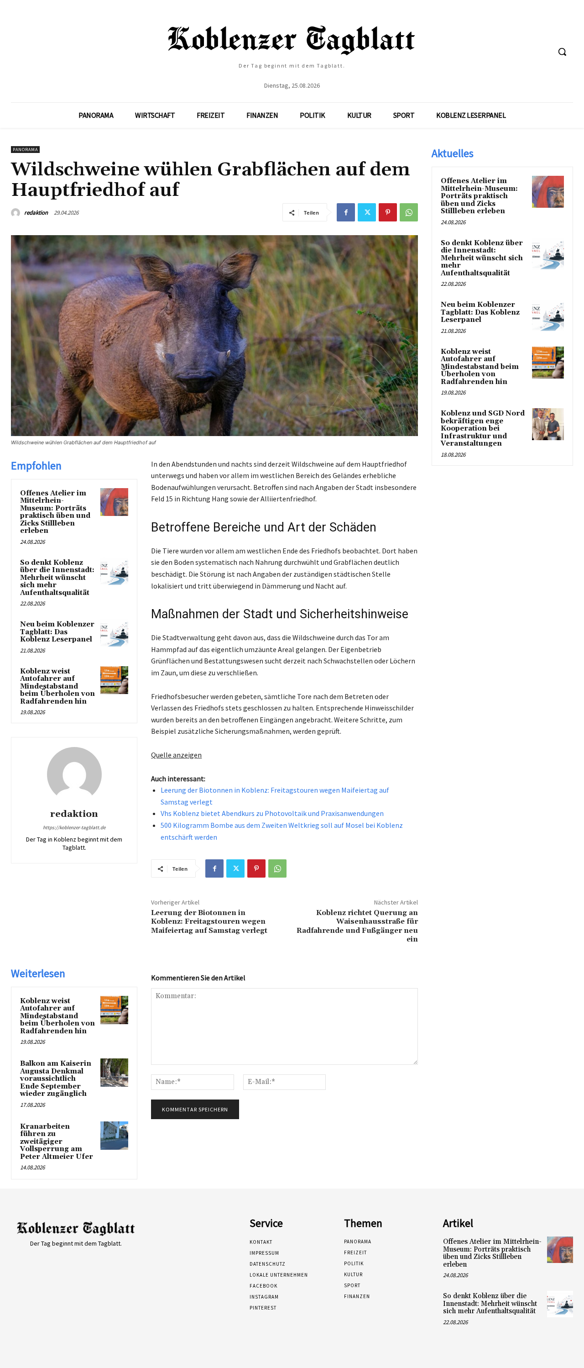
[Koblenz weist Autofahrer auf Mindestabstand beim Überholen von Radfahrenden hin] (114, 680)
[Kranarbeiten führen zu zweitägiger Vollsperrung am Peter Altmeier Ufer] (114, 1135)
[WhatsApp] (409, 212)
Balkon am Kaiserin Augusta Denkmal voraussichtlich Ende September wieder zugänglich (55, 1078)
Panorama (25, 150)
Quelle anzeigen (176, 754)
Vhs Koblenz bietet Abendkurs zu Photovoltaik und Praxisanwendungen (272, 813)
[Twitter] (367, 212)
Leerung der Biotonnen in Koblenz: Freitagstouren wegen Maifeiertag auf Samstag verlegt (209, 921)
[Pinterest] (388, 212)
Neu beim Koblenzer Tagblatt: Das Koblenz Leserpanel (57, 632)
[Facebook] (346, 212)
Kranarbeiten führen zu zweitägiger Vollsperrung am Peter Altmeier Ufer (56, 1141)
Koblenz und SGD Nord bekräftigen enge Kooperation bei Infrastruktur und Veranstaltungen (483, 428)
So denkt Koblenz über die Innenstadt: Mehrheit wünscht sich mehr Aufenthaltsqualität (57, 577)
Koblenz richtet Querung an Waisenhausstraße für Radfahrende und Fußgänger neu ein (357, 926)
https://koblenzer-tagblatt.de (74, 827)
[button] (562, 52)
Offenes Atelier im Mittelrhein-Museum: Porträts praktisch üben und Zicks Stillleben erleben (55, 512)
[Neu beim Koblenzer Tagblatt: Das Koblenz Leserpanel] (114, 633)
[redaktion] (17, 212)
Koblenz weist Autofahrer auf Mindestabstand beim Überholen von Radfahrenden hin (57, 686)
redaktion (36, 212)
